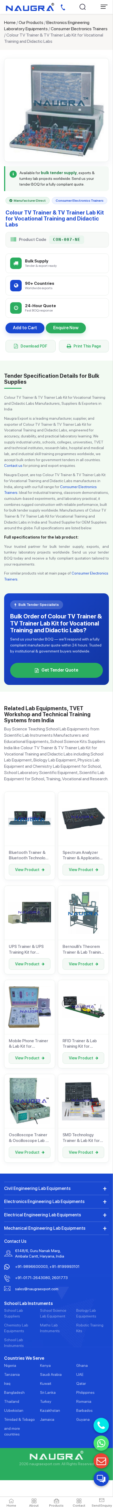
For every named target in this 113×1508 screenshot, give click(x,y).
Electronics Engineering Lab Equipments (44, 1201)
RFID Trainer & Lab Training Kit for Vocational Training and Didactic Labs (80, 1043)
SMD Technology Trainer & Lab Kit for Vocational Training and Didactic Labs (81, 1137)
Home (10, 22)
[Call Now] (101, 1425)
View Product (27, 870)
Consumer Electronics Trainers (79, 28)
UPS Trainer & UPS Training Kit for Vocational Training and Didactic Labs (26, 949)
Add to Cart (25, 327)
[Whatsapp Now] (101, 1443)
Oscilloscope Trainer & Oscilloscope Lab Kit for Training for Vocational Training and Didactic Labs (29, 1137)
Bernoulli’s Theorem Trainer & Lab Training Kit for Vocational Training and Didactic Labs (83, 949)
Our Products (31, 22)
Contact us (13, 465)
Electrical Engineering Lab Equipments (42, 1214)
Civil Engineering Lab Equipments (37, 1188)
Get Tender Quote (59, 670)
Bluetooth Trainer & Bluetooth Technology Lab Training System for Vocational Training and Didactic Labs (29, 855)
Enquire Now (65, 327)
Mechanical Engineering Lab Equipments (44, 1228)
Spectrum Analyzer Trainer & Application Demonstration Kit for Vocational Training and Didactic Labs (83, 855)
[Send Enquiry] (101, 1460)
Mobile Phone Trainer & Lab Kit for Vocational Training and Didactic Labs (28, 1043)
